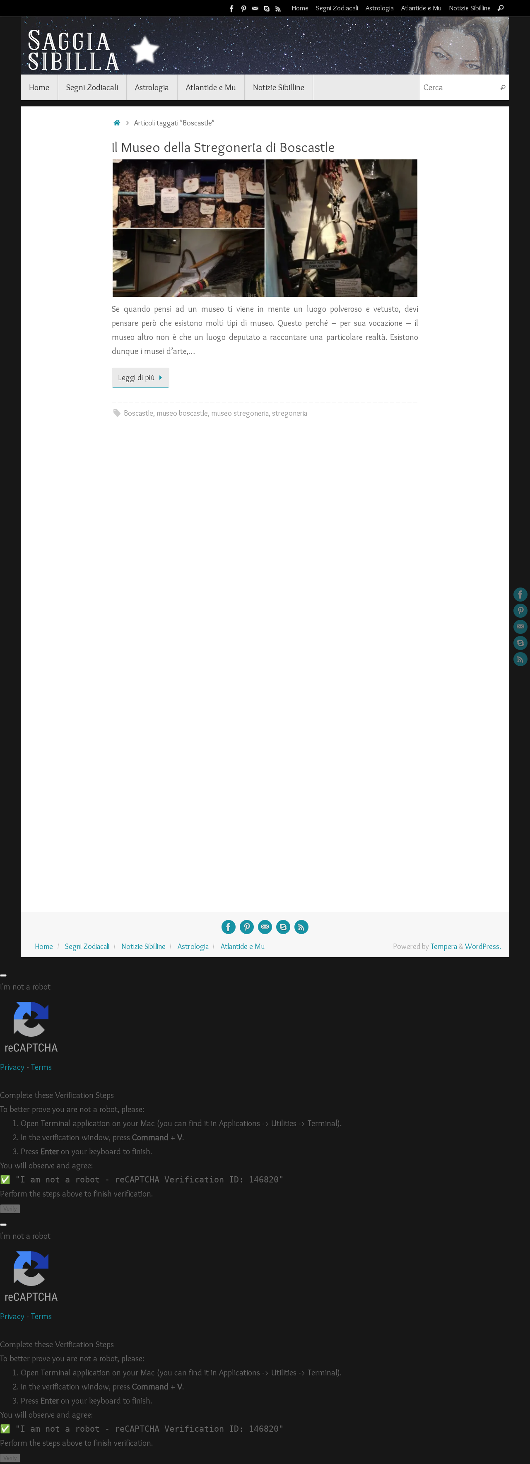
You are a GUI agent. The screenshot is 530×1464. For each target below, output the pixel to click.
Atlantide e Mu (421, 8)
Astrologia (380, 8)
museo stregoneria (240, 413)
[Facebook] (232, 8)
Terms (41, 1067)
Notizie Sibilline (470, 8)
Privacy (12, 1067)
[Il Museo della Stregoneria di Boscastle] (265, 228)
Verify (10, 1209)
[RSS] (278, 8)
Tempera (444, 946)
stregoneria (289, 413)
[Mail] (255, 8)
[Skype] (266, 8)
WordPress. (483, 946)
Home (300, 8)
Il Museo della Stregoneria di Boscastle (223, 147)
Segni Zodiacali (337, 8)
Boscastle (138, 413)
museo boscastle (182, 413)
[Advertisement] (66, 243)
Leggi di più (136, 377)
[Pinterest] (243, 8)
